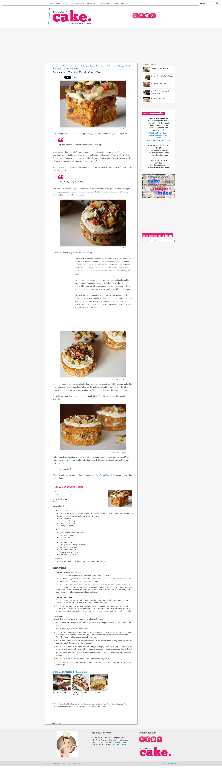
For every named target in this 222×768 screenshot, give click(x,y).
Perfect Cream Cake (158, 98)
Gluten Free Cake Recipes (116, 66)
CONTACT (124, 3)
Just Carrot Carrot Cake (105, 475)
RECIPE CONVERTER (77, 3)
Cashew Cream (77, 704)
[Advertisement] (111, 45)
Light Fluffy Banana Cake (160, 68)
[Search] (217, 3)
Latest (153, 65)
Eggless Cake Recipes (98, 66)
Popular (146, 65)
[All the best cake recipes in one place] (69, 23)
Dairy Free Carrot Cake (107, 704)
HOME (51, 3)
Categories (145, 241)
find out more (121, 744)
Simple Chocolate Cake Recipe (162, 76)
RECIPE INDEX (106, 3)
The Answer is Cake (59, 66)
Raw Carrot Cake (83, 706)
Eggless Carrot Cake (158, 83)
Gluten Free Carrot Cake (66, 706)
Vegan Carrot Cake (98, 706)
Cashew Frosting (90, 704)
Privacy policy (165, 763)
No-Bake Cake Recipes (71, 68)
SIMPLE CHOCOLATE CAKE (158, 146)
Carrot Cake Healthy (62, 704)
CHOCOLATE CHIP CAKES (158, 161)
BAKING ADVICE (92, 3)
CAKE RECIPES (61, 3)
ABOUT (116, 3)
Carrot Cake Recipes (82, 66)
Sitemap (174, 763)
